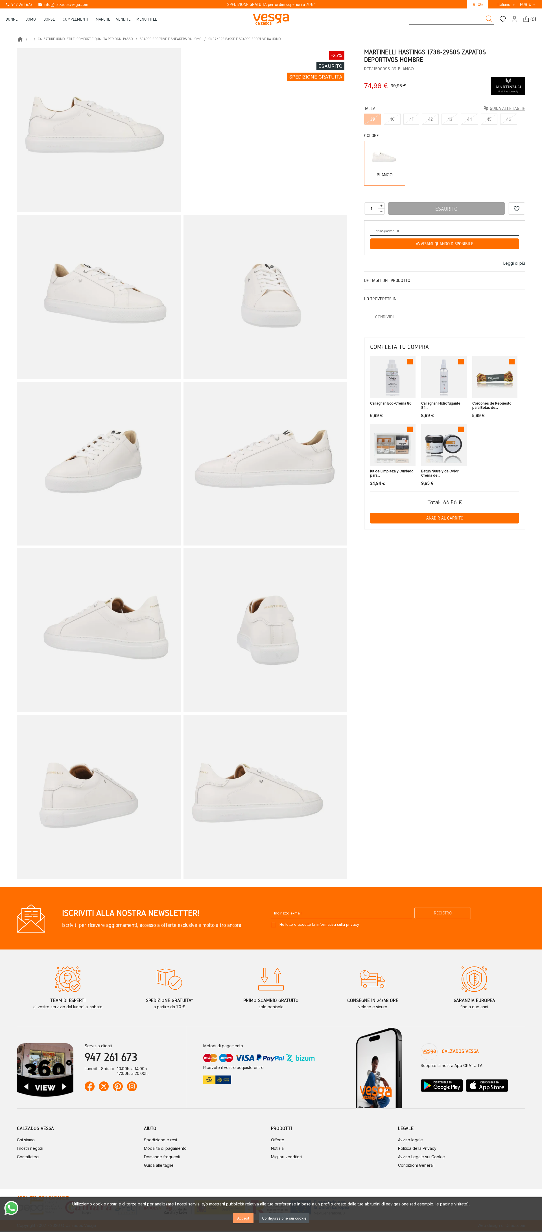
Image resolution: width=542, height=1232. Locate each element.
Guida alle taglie (159, 1165)
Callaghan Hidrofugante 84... (440, 405)
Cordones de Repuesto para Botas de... (492, 405)
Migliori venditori (286, 1156)
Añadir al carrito (444, 518)
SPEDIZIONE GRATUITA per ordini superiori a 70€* (271, 4)
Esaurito (446, 209)
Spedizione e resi (160, 1139)
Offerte (277, 1139)
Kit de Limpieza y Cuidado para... (392, 473)
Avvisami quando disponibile (444, 243)
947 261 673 (19, 4)
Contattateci (28, 1156)
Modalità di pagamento (165, 1148)
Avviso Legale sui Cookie (421, 1156)
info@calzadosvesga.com (63, 4)
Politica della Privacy (417, 1148)
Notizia (277, 1148)
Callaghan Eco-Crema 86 (391, 403)
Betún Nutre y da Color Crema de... (439, 473)
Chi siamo (26, 1139)
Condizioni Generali (416, 1165)
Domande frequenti (162, 1156)
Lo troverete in (380, 298)
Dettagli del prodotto (387, 280)
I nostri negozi (30, 1148)
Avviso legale (410, 1139)
